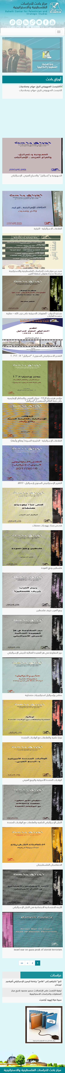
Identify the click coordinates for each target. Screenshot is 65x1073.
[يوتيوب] (52, 24)
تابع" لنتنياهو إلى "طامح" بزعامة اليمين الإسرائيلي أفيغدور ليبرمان (34, 983)
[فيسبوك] (46, 24)
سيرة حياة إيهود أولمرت (50, 1000)
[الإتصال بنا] (39, 24)
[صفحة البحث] (13, 24)
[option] (32, 55)
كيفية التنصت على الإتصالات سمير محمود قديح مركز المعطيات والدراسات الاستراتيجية (36, 992)
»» (22, 963)
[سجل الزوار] (32, 24)
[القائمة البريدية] (19, 24)
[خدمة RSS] (26, 24)
